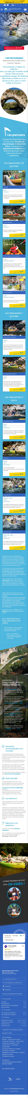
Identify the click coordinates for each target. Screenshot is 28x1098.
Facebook (8, 986)
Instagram (8, 989)
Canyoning (5, 788)
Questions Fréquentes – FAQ (10, 1043)
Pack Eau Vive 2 (13, 1025)
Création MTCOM (14, 1091)
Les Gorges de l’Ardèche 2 (13, 1014)
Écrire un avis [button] (9, 940)
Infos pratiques (6, 1037)
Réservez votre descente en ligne (13, 1029)
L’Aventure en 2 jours (13, 1022)
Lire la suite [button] (7, 957)
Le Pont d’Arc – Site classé (10, 1045)
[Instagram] (7, 5)
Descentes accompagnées (13, 774)
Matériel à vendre (7, 1054)
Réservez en (13, 48)
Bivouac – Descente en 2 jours (11, 1039)
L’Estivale (13, 1002)
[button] (15, 936)
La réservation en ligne (10, 689)
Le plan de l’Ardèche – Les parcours (13, 1041)
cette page (17, 709)
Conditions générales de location (12, 1062)
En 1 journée (7, 1010)
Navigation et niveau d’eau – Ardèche (13, 1052)
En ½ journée (7, 999)
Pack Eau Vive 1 (13, 1024)
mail (16, 609)
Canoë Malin (5, 580)
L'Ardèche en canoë (8, 1056)
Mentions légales (7, 1064)
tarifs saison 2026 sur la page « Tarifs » (13, 702)
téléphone (9, 728)
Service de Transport (8, 1050)
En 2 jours (6, 1017)
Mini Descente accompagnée (13, 1005)
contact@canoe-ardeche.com (13, 982)
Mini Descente (13, 1003)
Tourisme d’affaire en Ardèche (11, 1049)
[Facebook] (4, 5)
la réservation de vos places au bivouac (12, 714)
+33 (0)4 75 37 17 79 (10, 979)
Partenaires (5, 1060)
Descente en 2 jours (13, 1020)
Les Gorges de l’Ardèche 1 (13, 1013)
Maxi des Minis (13, 1007)
